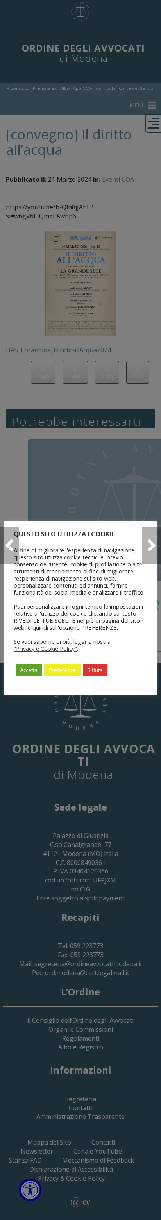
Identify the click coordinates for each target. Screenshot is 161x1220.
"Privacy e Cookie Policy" (45, 648)
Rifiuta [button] (95, 669)
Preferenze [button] (62, 669)
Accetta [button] (29, 669)
